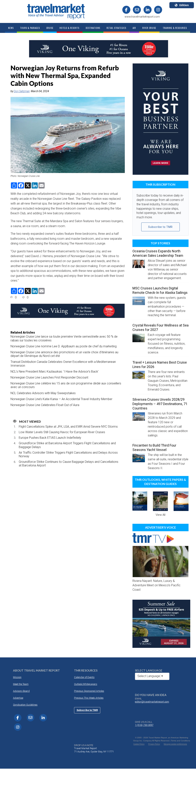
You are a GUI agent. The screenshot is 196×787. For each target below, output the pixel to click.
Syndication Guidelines (25, 704)
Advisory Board (21, 691)
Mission (17, 677)
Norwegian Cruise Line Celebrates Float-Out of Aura (45, 405)
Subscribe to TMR (160, 226)
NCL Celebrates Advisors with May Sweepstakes (43, 393)
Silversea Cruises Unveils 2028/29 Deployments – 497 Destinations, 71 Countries (159, 403)
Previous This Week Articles (89, 697)
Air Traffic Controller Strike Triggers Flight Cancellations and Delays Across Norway (68, 454)
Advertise (18, 697)
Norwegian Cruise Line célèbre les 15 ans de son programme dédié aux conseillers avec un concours (66, 385)
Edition (184, 5)
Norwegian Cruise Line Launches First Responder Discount (49, 377)
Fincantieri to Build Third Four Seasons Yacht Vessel (154, 447)
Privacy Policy (154, 744)
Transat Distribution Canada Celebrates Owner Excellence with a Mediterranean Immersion (63, 363)
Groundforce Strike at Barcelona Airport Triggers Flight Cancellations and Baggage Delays (67, 445)
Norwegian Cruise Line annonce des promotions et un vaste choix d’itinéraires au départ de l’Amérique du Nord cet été (64, 354)
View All (160, 515)
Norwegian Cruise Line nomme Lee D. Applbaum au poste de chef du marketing (64, 346)
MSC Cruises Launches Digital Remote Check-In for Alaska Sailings (160, 290)
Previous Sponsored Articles (89, 691)
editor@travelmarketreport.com (152, 701)
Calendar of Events (84, 677)
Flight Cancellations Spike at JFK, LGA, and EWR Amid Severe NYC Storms (68, 426)
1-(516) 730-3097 (144, 725)
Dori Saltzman (22, 91)
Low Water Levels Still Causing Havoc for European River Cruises (62, 432)
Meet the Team (21, 684)
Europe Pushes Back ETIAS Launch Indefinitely (50, 437)
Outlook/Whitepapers (85, 684)
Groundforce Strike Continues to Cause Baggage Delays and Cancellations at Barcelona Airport (68, 463)
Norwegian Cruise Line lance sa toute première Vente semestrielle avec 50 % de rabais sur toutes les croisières (64, 338)
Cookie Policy (139, 744)
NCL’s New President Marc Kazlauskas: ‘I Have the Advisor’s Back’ (55, 371)
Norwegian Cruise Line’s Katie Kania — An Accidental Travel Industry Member (61, 399)
